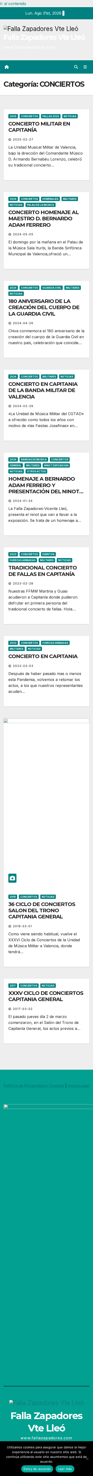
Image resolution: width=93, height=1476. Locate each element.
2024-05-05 (23, 234)
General (15, 465)
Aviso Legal (78, 1085)
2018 (13, 896)
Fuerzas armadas (23, 560)
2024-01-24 (23, 501)
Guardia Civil (51, 287)
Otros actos (36, 471)
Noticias (70, 116)
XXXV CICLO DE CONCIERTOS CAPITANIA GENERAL (45, 996)
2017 (13, 985)
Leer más (65, 1469)
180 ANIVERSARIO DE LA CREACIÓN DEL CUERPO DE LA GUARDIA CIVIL (43, 307)
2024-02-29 (23, 406)
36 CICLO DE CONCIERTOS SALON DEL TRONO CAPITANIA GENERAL (41, 910)
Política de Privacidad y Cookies (34, 1085)
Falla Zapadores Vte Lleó (44, 37)
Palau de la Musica (40, 204)
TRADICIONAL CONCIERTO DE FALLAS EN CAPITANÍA (42, 570)
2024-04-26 (23, 323)
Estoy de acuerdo (37, 1469)
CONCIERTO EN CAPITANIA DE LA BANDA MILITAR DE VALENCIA (43, 390)
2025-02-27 (23, 139)
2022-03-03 (23, 666)
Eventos (48, 554)
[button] (76, 67)
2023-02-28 (23, 583)
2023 (13, 554)
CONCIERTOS (29, 116)
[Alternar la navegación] (85, 67)
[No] (87, 1458)
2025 (13, 116)
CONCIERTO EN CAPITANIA (43, 656)
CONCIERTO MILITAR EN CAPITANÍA (39, 127)
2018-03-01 (22, 926)
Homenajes (50, 198)
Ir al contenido (13, 3)
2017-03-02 (23, 1009)
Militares (70, 198)
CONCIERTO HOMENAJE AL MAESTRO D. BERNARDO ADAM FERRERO (43, 218)
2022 (13, 642)
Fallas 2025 (50, 116)
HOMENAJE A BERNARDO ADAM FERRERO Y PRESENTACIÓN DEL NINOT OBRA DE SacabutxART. (43, 488)
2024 (13, 198)
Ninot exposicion (56, 465)
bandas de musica (34, 459)
